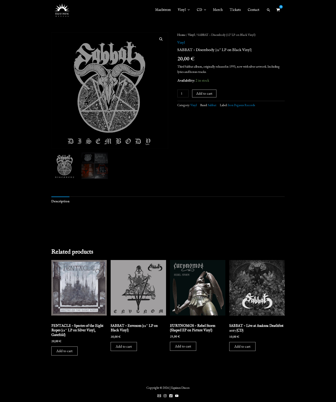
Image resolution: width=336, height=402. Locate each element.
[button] (268, 10)
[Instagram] (165, 396)
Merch (218, 10)
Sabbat (212, 105)
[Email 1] (159, 396)
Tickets (235, 10)
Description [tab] (60, 201)
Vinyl (191, 35)
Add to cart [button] (64, 351)
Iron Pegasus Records (241, 105)
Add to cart (204, 93)
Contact (253, 10)
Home (181, 35)
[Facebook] (171, 396)
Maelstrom (163, 10)
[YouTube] (176, 396)
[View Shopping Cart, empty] (278, 10)
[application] (188, 10)
